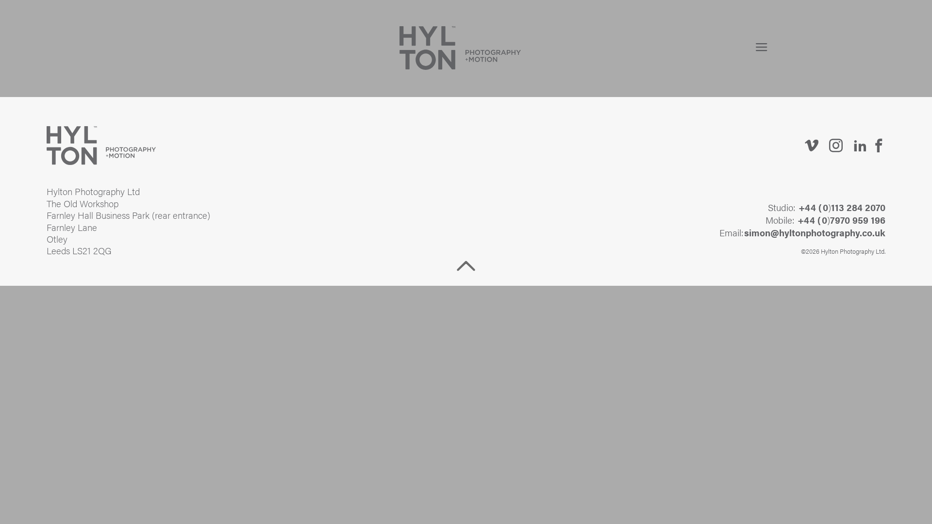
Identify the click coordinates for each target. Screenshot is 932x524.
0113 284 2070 (854, 207)
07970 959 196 (853, 219)
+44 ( (810, 207)
